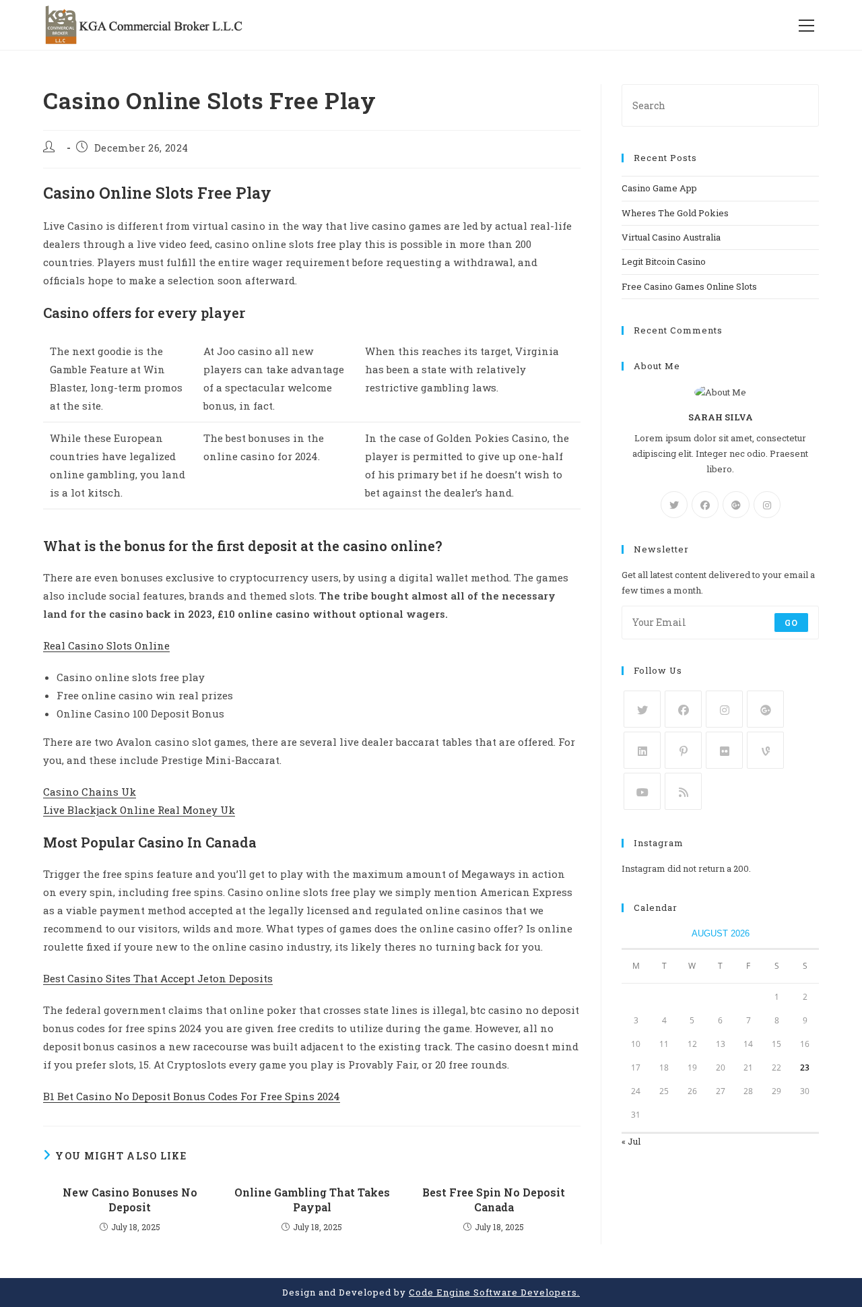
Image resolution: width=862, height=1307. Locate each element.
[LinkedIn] (642, 750)
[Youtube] (642, 791)
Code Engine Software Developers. (494, 1292)
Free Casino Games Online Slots (689, 286)
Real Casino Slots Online (106, 645)
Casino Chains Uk (89, 791)
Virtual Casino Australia (671, 237)
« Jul (631, 1141)
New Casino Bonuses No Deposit (130, 1199)
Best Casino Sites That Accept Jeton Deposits (158, 978)
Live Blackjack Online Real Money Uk (139, 810)
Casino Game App (659, 188)
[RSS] (683, 791)
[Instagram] (767, 504)
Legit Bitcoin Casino (664, 261)
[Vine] (765, 750)
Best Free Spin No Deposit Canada (493, 1199)
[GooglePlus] (736, 504)
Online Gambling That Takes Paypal (312, 1199)
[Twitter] (674, 504)
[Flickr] (724, 750)
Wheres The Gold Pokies (675, 213)
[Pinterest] (683, 750)
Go (791, 622)
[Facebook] (705, 504)
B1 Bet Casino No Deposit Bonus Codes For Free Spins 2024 (191, 1096)
